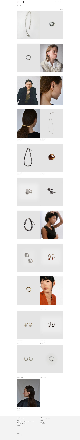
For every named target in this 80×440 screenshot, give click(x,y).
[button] (30, 2)
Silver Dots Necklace (43, 138)
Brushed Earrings (19, 374)
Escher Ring (41, 374)
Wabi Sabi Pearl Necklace (20, 408)
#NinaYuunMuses (42, 423)
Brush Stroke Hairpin (19, 138)
